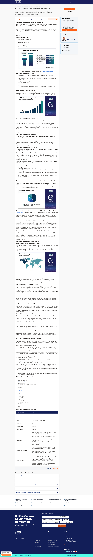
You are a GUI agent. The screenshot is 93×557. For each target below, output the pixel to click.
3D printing (49, 348)
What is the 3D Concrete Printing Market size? (24, 488)
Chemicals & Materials (25, 6)
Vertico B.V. (20, 390)
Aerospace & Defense (47, 516)
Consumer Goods (51, 544)
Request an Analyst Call (69, 30)
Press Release (37, 538)
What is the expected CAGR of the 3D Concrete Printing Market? (28, 492)
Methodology (39, 19)
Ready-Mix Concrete (20, 212)
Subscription (37, 542)
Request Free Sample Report (48, 71)
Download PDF (70, 8)
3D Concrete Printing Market (24, 92)
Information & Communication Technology (50, 522)
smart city (26, 246)
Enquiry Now (48, 273)
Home (16, 6)
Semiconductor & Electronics (66, 522)
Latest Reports (37, 540)
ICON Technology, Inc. (22, 381)
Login (75, 2)
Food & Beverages (57, 519)
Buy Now (70, 11)
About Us (36, 533)
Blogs (36, 536)
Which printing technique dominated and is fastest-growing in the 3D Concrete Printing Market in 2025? (35, 479)
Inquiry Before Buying (71, 39)
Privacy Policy (69, 555)
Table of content (26, 19)
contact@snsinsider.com (70, 547)
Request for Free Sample (52, 19)
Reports (19, 6)
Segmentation (33, 19)
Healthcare (66, 519)
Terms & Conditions (75, 555)
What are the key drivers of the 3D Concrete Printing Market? (27, 484)
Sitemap (36, 544)
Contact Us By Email (66, 50)
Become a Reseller (38, 546)
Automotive (55, 516)
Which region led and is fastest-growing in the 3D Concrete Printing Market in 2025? (31, 475)
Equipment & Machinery (47, 519)
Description (19, 19)
